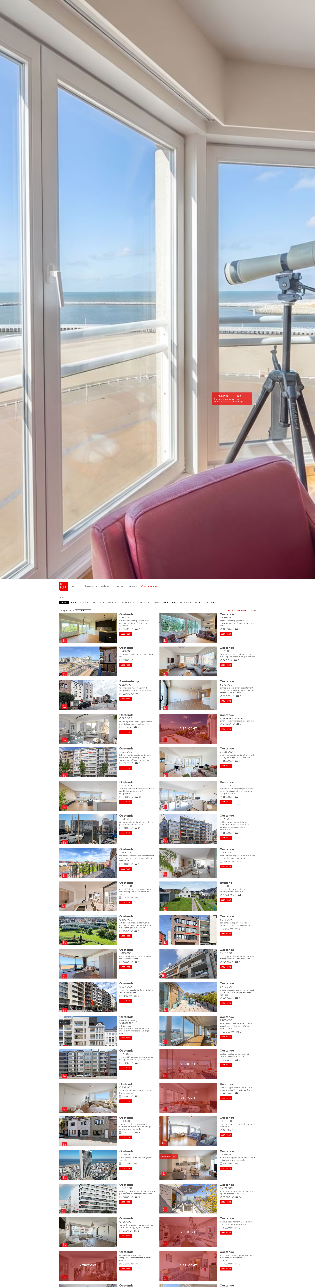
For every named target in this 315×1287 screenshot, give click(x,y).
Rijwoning (154, 602)
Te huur (105, 586)
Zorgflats (210, 602)
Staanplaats (170, 602)
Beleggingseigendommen (104, 602)
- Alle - (64, 602)
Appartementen (79, 602)
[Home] (63, 586)
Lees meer (125, 634)
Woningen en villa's (191, 602)
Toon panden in (66, 611)
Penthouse (139, 602)
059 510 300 (150, 587)
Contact (132, 586)
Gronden (126, 602)
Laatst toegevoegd (238, 611)
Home (61, 597)
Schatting (118, 586)
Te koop (75, 586)
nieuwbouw (90, 586)
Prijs (253, 611)
